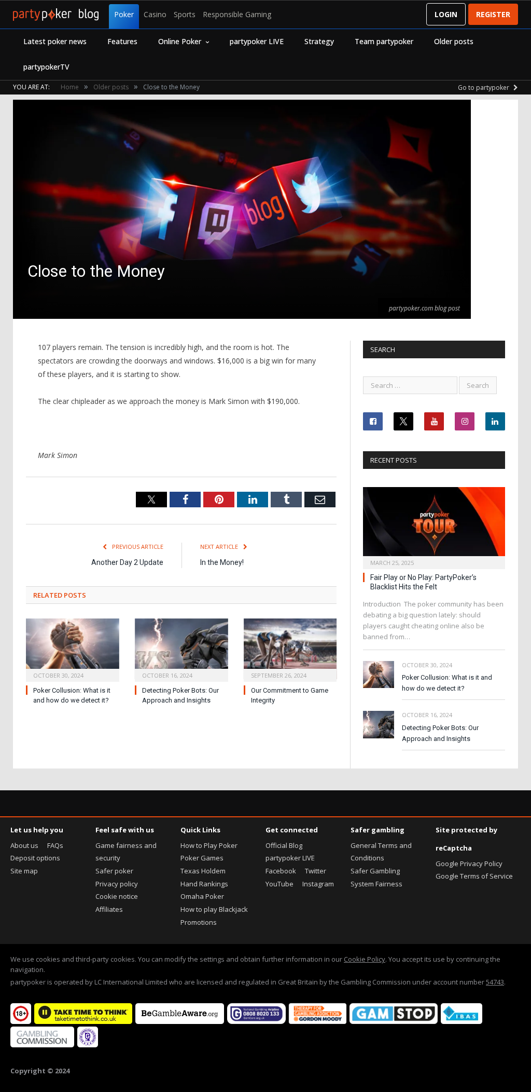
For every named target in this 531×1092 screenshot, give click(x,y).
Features (122, 41)
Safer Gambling (375, 870)
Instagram (318, 883)
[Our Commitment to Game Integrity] (290, 649)
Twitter (315, 870)
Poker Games (201, 857)
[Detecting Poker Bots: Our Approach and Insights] (181, 649)
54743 (495, 982)
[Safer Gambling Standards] (87, 1044)
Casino (155, 14)
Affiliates (109, 909)
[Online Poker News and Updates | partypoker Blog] (56, 15)
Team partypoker (384, 41)
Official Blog (284, 845)
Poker (124, 14)
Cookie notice (116, 896)
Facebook (281, 870)
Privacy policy (116, 883)
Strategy (319, 41)
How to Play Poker (208, 845)
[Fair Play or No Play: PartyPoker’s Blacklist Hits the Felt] (434, 524)
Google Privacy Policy (469, 863)
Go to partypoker (484, 87)
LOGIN (446, 14)
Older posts (453, 41)
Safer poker (114, 870)
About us (24, 845)
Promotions (198, 922)
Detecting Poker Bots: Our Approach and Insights (440, 733)
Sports (184, 14)
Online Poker (179, 41)
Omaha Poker (202, 896)
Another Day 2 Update (127, 562)
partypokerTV (46, 67)
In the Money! (222, 562)
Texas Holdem (203, 870)
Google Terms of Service (474, 876)
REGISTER (493, 14)
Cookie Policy (364, 959)
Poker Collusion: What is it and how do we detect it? (447, 682)
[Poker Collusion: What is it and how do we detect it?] (72, 649)
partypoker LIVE (257, 41)
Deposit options (35, 857)
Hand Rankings (204, 883)
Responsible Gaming (237, 14)
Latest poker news (55, 41)
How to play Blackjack (214, 909)
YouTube (280, 883)
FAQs (55, 845)
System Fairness (376, 883)
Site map (24, 870)
